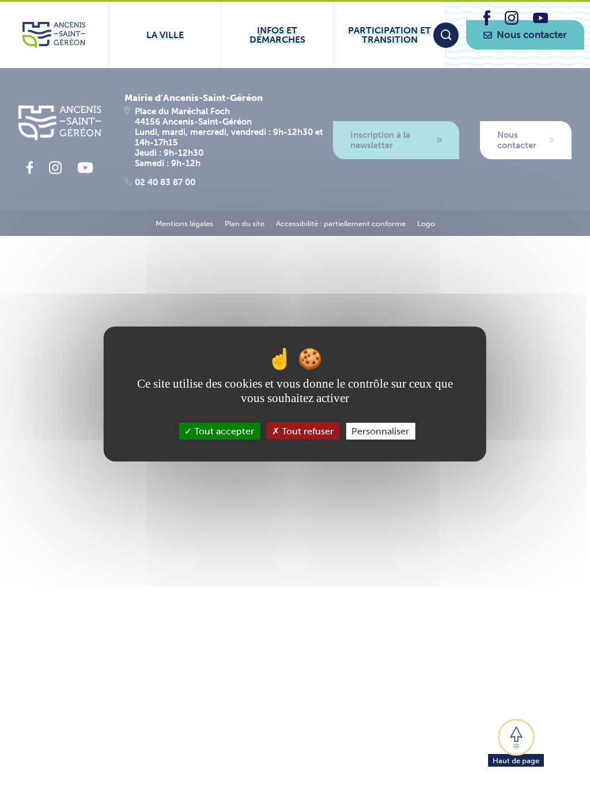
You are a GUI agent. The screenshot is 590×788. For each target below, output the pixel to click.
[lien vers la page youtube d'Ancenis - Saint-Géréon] (540, 19)
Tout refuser (306, 431)
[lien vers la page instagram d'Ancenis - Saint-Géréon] (512, 21)
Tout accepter (223, 431)
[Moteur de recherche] (446, 35)
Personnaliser (380, 431)
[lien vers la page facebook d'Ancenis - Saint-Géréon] (486, 22)
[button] (516, 742)
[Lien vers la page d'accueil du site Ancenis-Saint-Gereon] (53, 35)
